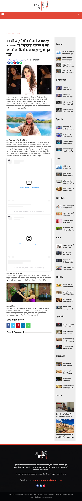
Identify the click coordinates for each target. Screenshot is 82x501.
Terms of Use (28, 494)
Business (60, 356)
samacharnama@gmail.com (41, 480)
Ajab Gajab (43, 494)
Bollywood (61, 79)
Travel (59, 395)
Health (59, 277)
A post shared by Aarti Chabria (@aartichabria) (29, 211)
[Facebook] (37, 485)
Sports (59, 119)
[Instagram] (44, 485)
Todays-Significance (61, 494)
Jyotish (59, 316)
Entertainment (10, 33)
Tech (58, 158)
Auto (58, 237)
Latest (59, 44)
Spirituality (51, 494)
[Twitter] (41, 485)
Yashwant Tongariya (16, 60)
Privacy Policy (19, 494)
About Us (11, 494)
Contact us (36, 494)
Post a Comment (15, 332)
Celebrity (19, 33)
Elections (70, 494)
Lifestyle (60, 198)
